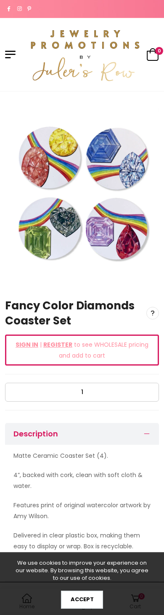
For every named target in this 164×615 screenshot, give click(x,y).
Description (35, 433)
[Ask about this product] (152, 313)
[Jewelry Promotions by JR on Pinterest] (30, 8)
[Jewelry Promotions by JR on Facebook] (10, 8)
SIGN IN (27, 344)
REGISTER (57, 344)
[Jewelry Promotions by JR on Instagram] (20, 8)
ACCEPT (82, 599)
